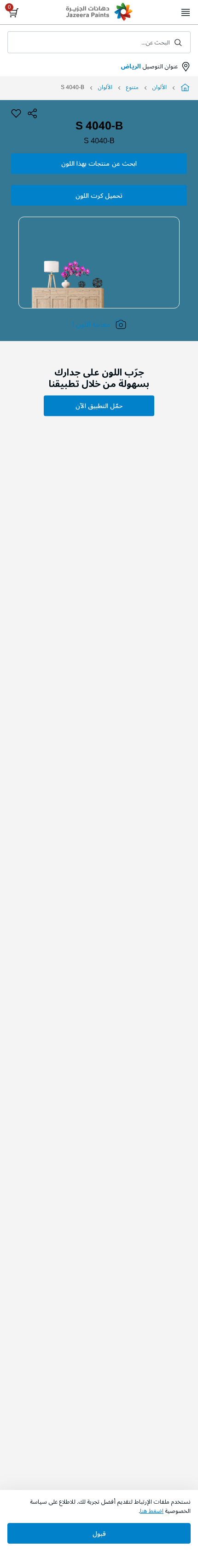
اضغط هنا (151, 1511)
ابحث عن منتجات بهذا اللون (99, 163)
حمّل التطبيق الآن (99, 406)
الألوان (159, 87)
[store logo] (99, 13)
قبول (99, 1533)
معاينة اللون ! (91, 324)
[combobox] (99, 42)
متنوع (132, 87)
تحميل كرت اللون (99, 195)
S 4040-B (99, 141)
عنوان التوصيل (149, 66)
